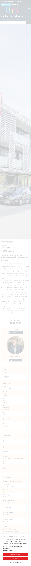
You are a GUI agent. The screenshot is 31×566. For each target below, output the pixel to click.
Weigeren (15, 558)
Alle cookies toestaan (15, 554)
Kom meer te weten (7, 550)
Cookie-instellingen (15, 562)
